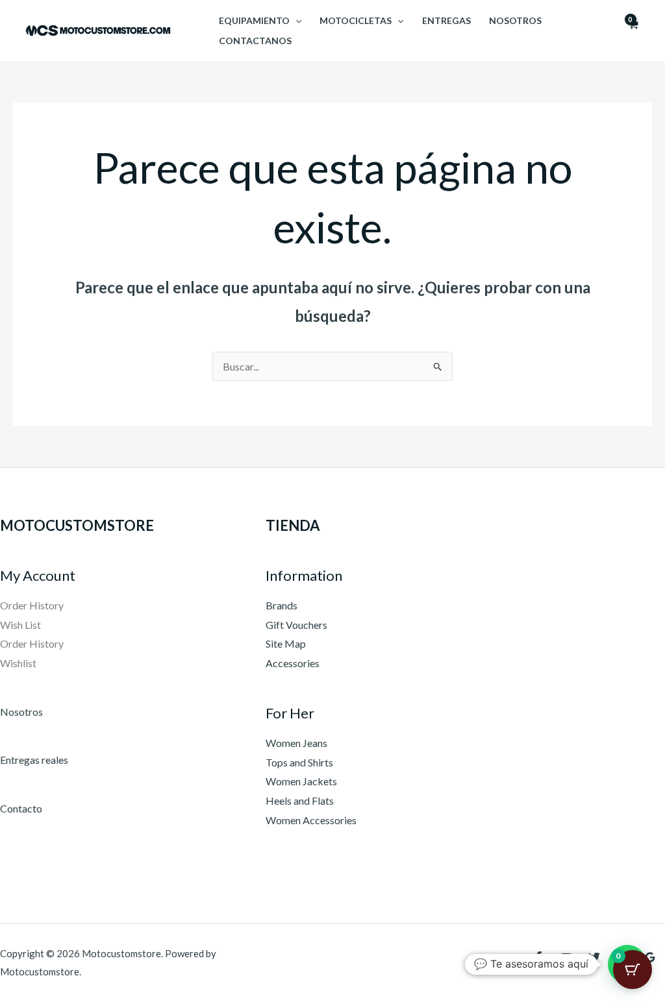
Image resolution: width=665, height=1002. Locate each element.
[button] (295, 20)
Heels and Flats (300, 800)
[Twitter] (594, 957)
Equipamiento (254, 20)
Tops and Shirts (299, 762)
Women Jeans (296, 743)
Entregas (446, 20)
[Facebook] (538, 957)
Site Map (286, 643)
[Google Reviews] (650, 957)
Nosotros (515, 20)
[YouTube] (566, 957)
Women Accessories (311, 820)
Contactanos (255, 40)
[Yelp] (546, 969)
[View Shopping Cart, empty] (632, 30)
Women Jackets (301, 781)
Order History (32, 605)
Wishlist (18, 663)
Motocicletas (356, 20)
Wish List (20, 624)
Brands (281, 605)
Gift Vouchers (296, 624)
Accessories (293, 663)
